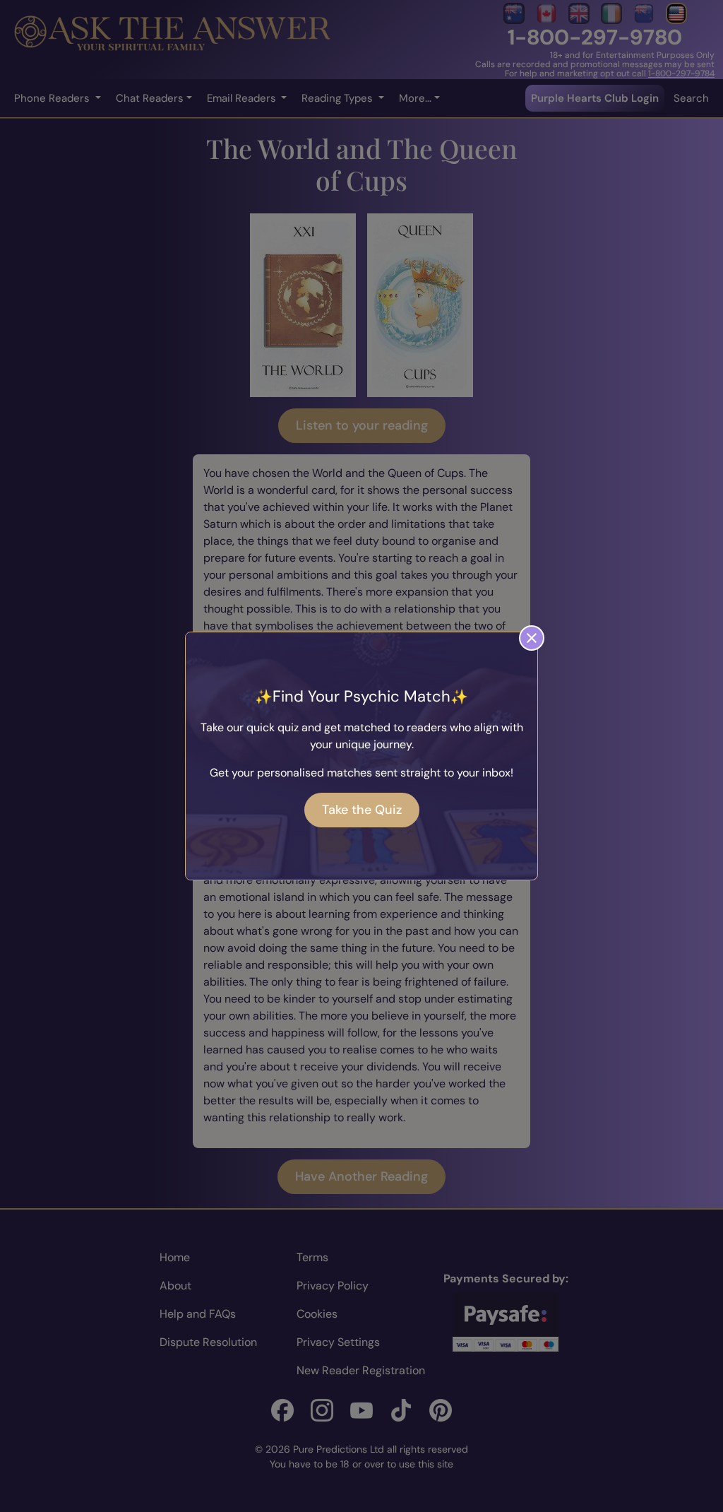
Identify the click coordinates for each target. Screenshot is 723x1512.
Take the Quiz (362, 809)
